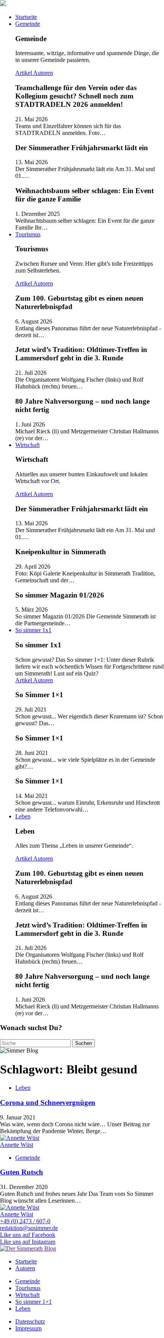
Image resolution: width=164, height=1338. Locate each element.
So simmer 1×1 (33, 1301)
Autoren (43, 73)
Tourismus (27, 234)
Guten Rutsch (21, 1172)
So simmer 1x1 (33, 630)
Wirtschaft (27, 445)
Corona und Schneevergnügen (47, 1103)
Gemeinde (27, 24)
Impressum (28, 1328)
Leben (23, 816)
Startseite (26, 17)
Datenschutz (30, 1321)
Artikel (24, 73)
